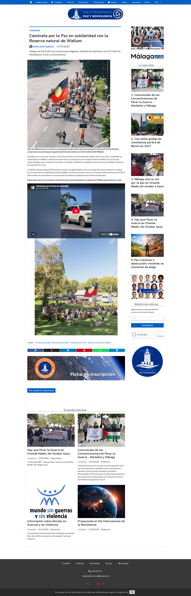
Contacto (66, 563)
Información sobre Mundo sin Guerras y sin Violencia (46, 523)
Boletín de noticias (146, 304)
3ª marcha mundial (43, 342)
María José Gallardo (43, 46)
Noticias (70, 2)
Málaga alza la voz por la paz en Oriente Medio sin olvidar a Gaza (147, 182)
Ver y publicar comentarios (41, 390)
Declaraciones (98, 2)
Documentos (83, 2)
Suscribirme (147, 325)
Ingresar (124, 563)
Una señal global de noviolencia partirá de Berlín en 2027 (146, 142)
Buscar (147, 2)
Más (156, 2)
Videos (124, 2)
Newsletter (136, 2)
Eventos (114, 2)
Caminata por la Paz (78, 342)
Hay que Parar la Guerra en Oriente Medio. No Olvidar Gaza (48, 451)
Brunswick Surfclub (60, 342)
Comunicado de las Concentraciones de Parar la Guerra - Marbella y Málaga (96, 453)
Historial (80, 563)
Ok (132, 592)
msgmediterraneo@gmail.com (95, 576)
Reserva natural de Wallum (99, 342)
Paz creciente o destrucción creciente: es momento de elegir (147, 263)
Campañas (58, 2)
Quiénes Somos (41, 2)
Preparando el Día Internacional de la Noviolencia (101, 523)
